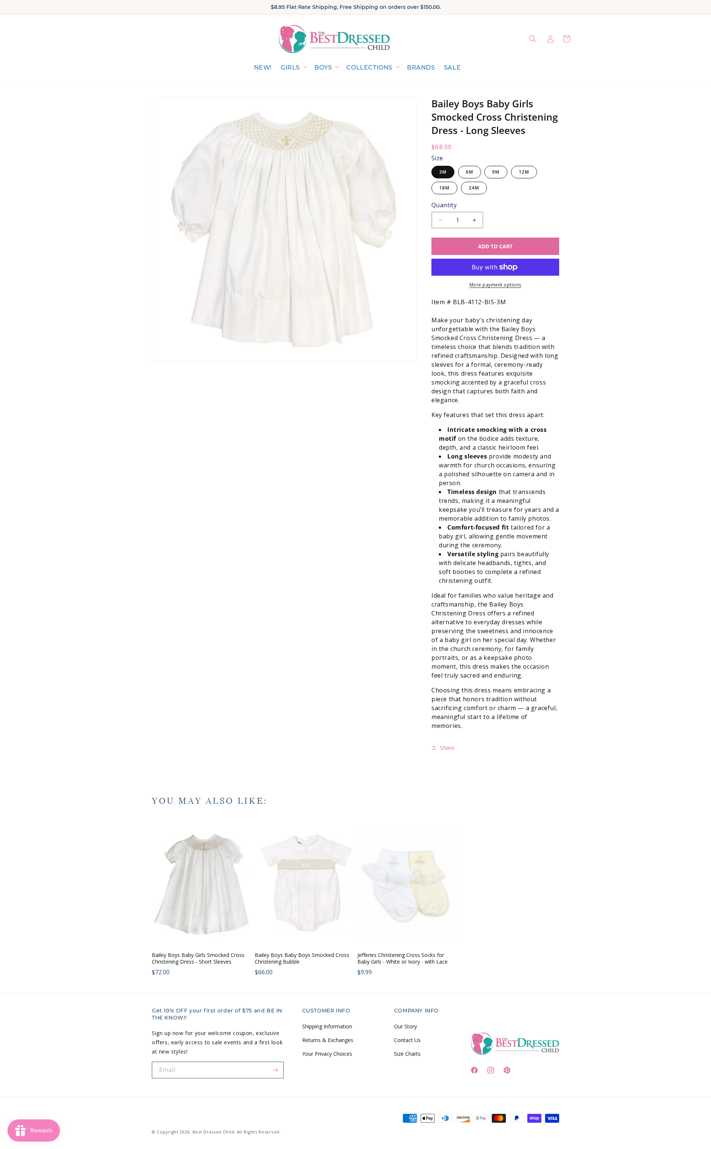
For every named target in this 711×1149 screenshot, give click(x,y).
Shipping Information (327, 1025)
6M (469, 172)
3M (443, 172)
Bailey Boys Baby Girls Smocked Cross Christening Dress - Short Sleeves (198, 958)
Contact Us (407, 1039)
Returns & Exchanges (327, 1039)
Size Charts (407, 1053)
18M (444, 188)
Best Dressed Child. (214, 1132)
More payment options (495, 285)
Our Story (405, 1025)
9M (496, 172)
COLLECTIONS (369, 67)
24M (474, 188)
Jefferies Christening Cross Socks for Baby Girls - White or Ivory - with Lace (402, 958)
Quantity (444, 205)
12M (524, 172)
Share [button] (447, 747)
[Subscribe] (275, 1070)
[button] (293, 68)
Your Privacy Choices (327, 1053)
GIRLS (290, 67)
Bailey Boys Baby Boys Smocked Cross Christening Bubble (302, 958)
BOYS (323, 67)
